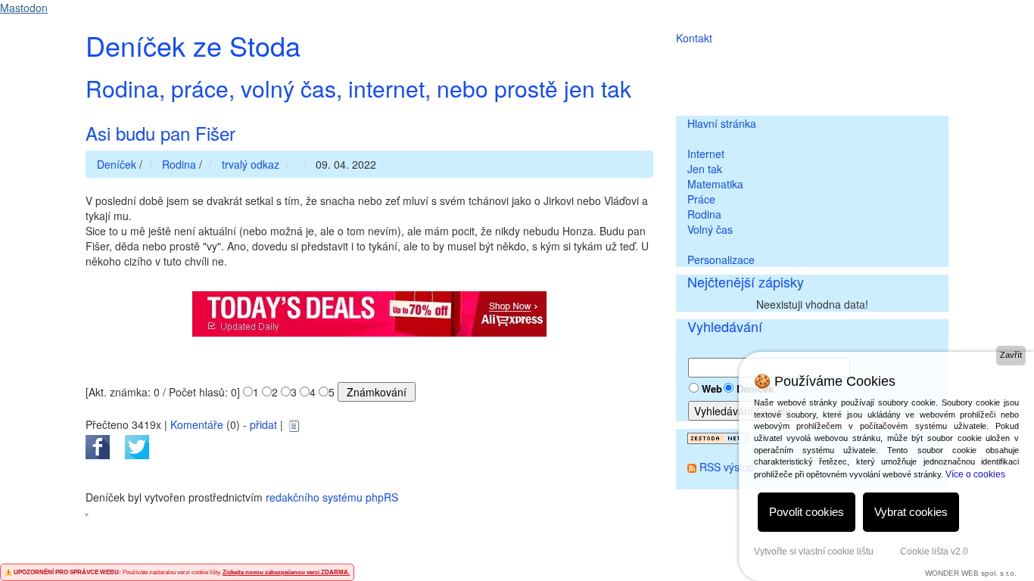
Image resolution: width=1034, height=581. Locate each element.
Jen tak (704, 168)
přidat (263, 424)
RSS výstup (727, 466)
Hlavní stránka (721, 123)
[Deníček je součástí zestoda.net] (717, 436)
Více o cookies (975, 474)
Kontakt (694, 37)
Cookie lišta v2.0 (934, 551)
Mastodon (24, 7)
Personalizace (721, 259)
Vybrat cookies (911, 511)
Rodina (704, 214)
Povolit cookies (806, 511)
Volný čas (710, 229)
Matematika (715, 183)
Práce (701, 199)
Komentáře (196, 424)
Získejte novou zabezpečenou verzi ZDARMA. (286, 572)
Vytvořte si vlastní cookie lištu (814, 551)
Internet (705, 153)
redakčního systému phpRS (332, 497)
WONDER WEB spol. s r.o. (971, 573)
